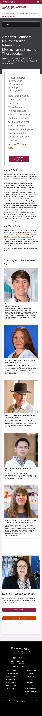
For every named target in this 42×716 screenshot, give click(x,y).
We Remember (11, 682)
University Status (11, 670)
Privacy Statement (11, 676)
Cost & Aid (31, 673)
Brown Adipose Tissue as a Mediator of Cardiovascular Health (17, 305)
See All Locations (19, 664)
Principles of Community (11, 673)
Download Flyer (19, 618)
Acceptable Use (10, 679)
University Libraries (10, 685)
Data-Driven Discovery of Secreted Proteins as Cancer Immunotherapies (20, 470)
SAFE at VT (31, 676)
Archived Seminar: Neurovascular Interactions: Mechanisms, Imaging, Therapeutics (19, 15)
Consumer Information (31, 670)
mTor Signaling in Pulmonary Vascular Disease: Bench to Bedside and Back (20, 362)
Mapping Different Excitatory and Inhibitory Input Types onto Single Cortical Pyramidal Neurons (20, 521)
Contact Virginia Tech (21, 666)
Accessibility (10, 688)
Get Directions (18, 661)
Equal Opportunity (31, 682)
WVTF (31, 685)
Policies (31, 679)
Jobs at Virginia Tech (31, 691)
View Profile (19, 610)
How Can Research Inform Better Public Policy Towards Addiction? (20, 416)
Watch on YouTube (19, 159)
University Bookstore (31, 688)
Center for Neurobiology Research (14, 234)
